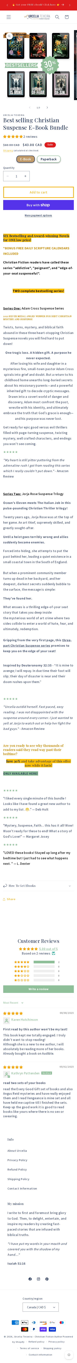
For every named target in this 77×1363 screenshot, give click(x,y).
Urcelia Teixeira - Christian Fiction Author (38, 1336)
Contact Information (22, 1188)
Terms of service (29, 1348)
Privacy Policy (17, 1160)
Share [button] (11, 899)
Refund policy (36, 1341)
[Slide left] (30, 107)
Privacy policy (57, 1341)
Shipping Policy (18, 1179)
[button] (8, 17)
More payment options (38, 215)
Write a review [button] (39, 989)
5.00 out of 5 (48, 949)
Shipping (8, 150)
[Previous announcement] (7, 5)
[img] (13, 1013)
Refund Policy (17, 1169)
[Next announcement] (70, 5)
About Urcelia (17, 1151)
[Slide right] (47, 107)
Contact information (40, 1354)
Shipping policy (52, 1348)
